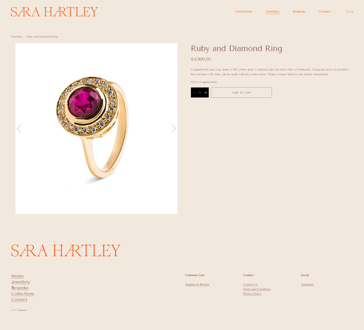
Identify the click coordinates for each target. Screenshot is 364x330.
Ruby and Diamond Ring (42, 36)
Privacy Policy (252, 293)
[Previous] (21, 128)
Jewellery (17, 36)
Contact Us (250, 284)
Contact (324, 11)
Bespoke (299, 11)
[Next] (172, 128)
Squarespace (22, 310)
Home (17, 276)
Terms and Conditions (257, 289)
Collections (22, 293)
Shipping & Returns (197, 284)
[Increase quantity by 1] (205, 92)
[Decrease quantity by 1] (194, 92)
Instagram (307, 284)
